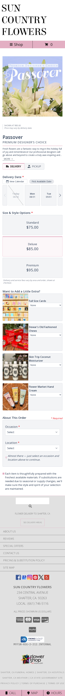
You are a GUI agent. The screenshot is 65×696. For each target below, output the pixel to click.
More (7, 158)
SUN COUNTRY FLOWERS (24, 20)
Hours (56, 693)
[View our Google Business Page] (24, 579)
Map (34, 693)
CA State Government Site (46, 677)
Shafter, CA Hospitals (50, 672)
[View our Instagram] (29, 579)
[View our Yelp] (46, 579)
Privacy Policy (10, 683)
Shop (18, 44)
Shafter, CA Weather (15, 677)
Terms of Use (56, 683)
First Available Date (41, 181)
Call (12, 693)
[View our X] (41, 579)
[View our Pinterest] (35, 579)
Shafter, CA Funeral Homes (17, 672)
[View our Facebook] (18, 579)
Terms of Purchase (33, 683)
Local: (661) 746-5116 (32, 603)
